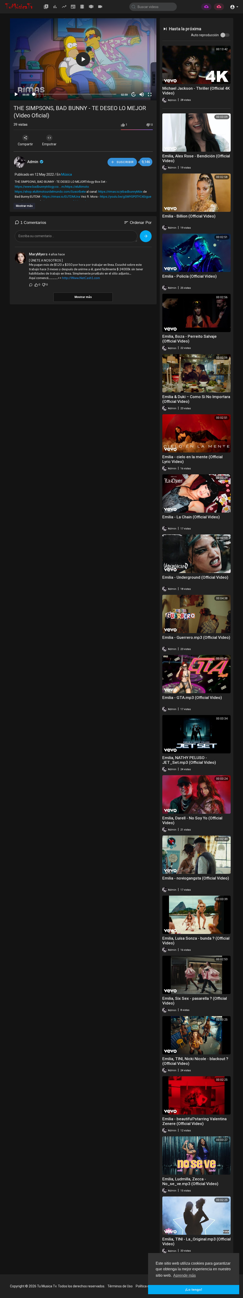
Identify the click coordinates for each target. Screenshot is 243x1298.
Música (66, 174)
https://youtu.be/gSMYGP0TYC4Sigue (125, 196)
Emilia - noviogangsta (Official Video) (195, 878)
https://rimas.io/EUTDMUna (61, 196)
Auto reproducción (205, 35)
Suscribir (125, 162)
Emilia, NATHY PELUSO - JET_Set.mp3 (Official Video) (189, 760)
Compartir (25, 144)
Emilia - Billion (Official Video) (188, 216)
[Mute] (141, 94)
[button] (234, 6)
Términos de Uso (120, 1286)
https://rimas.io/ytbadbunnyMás (120, 191)
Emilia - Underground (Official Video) (195, 577)
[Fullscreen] (149, 94)
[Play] (16, 94)
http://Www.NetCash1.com (81, 278)
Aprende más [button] (184, 1275)
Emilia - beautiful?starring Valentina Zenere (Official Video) (194, 1121)
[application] (83, 59)
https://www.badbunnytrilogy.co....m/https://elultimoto (52, 186)
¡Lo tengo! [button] (193, 1289)
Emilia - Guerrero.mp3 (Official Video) (196, 637)
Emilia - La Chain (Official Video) (191, 517)
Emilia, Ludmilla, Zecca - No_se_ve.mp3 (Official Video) (190, 1181)
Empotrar (49, 144)
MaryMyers (38, 254)
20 (134, 94)
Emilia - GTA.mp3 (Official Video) (192, 697)
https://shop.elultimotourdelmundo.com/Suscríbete (50, 191)
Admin (33, 162)
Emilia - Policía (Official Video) (189, 276)
